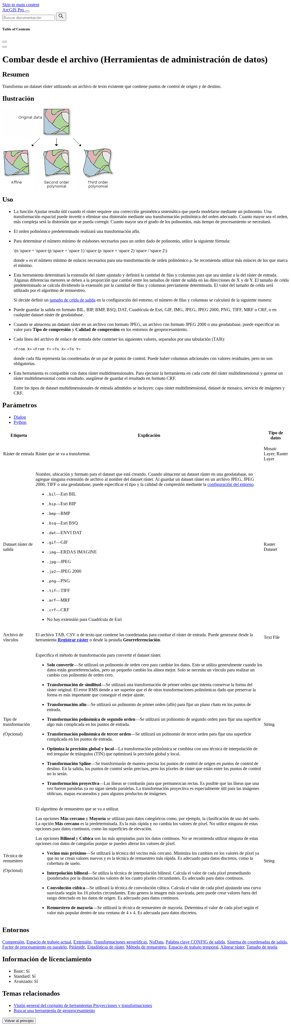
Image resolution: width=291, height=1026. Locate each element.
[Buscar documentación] (61, 16)
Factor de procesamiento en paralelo (34, 947)
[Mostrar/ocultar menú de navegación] (27, 11)
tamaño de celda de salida (72, 300)
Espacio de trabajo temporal (193, 947)
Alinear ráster (232, 947)
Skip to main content (20, 4)
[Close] (4, 42)
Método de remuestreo (146, 947)
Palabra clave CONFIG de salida (195, 941)
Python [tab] (20, 422)
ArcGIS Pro (13, 9)
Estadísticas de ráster (105, 947)
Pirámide (77, 947)
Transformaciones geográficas (120, 941)
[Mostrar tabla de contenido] (4, 47)
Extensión (82, 941)
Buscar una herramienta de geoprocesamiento (54, 1010)
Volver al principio (19, 1021)
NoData (156, 941)
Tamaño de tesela (261, 947)
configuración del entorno (230, 484)
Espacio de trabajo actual (48, 941)
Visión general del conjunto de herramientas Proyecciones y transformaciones (83, 1005)
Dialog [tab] (20, 417)
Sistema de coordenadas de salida (257, 941)
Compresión (13, 941)
